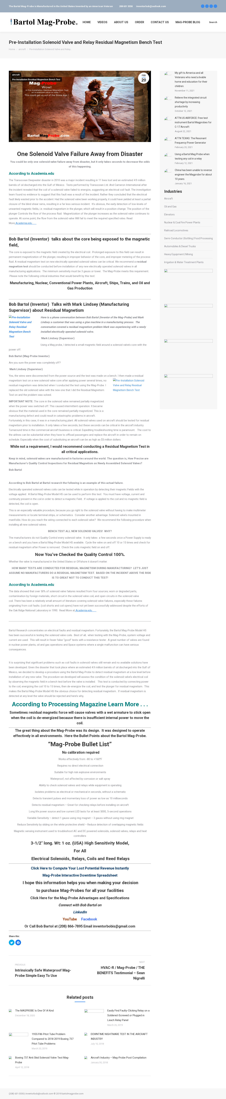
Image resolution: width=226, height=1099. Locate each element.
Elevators (169, 214)
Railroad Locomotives (176, 230)
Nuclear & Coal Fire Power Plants (182, 222)
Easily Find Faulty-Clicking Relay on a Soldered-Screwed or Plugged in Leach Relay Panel (128, 1015)
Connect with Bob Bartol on (79, 905)
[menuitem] (86, 22)
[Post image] (10, 1010)
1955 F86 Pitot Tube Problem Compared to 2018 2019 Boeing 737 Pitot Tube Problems (52, 1039)
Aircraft (168, 198)
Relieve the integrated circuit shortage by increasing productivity (191, 102)
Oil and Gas (170, 206)
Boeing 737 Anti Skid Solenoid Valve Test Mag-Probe (42, 1060)
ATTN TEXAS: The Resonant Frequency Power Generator (190, 140)
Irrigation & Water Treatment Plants (184, 262)
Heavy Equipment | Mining (178, 254)
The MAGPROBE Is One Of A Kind (34, 1010)
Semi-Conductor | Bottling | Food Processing (188, 238)
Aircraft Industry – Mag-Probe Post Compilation (118, 1057)
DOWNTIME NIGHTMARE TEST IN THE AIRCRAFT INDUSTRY (119, 1036)
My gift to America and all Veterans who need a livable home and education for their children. (191, 79)
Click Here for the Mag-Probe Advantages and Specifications (79, 898)
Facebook (89, 919)
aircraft (16, 75)
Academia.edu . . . (25, 223)
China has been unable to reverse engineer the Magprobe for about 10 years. (193, 174)
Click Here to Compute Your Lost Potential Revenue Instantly (80, 868)
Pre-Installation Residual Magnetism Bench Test (36, 79)
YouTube (70, 919)
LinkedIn (80, 912)
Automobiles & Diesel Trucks (180, 246)
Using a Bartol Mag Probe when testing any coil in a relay (192, 156)
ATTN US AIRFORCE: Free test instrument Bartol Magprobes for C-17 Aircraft (193, 122)
